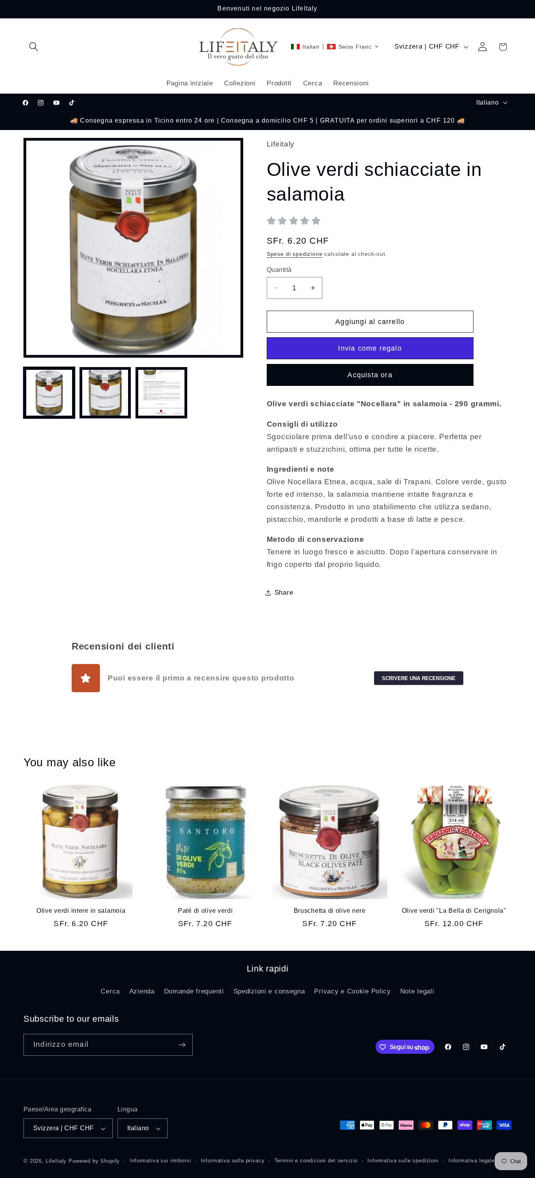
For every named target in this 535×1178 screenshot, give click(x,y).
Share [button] (284, 592)
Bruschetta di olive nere (330, 910)
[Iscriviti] (182, 1045)
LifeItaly (56, 1161)
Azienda (142, 991)
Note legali (417, 991)
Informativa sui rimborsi (160, 1161)
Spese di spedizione (295, 254)
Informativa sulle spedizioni (403, 1161)
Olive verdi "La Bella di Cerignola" (454, 910)
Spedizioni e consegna (269, 991)
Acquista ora (369, 375)
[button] (33, 46)
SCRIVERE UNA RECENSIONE (418, 678)
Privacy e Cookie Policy (352, 991)
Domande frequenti (194, 991)
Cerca (110, 991)
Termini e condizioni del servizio (316, 1161)
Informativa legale (471, 1161)
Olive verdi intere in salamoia (81, 910)
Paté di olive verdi (205, 910)
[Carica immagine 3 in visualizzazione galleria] (161, 392)
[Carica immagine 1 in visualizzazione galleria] (49, 392)
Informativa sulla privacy (233, 1161)
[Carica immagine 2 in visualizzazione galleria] (105, 392)
